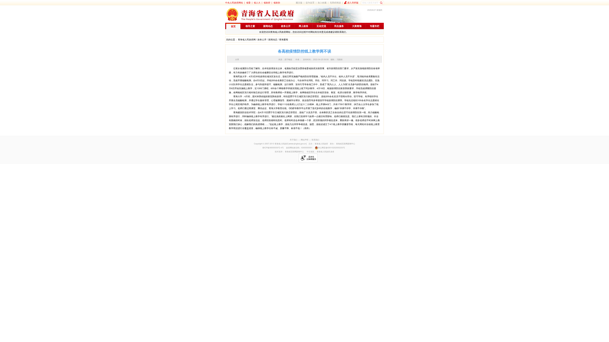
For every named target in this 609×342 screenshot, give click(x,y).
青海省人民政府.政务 (325, 151)
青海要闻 (283, 39)
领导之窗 (250, 26)
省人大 (257, 2)
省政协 (276, 2)
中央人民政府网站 (234, 2)
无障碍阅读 (335, 2)
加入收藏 (322, 2)
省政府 (267, 2)
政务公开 (286, 26)
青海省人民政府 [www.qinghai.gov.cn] (291, 143)
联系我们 (315, 139)
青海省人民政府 (321, 143)
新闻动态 (268, 26)
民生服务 (339, 26)
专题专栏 (374, 26)
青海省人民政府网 (247, 39)
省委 (248, 2)
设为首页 (310, 2)
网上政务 (303, 26)
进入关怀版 (352, 2)
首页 (233, 26)
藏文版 (299, 2)
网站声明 (304, 139)
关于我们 (293, 139)
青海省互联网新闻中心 (345, 143)
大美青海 (357, 26)
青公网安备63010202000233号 (331, 147)
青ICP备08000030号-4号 (273, 147)
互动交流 (321, 26)
